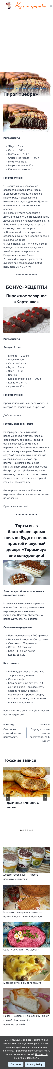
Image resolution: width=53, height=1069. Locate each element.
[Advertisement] (26, 39)
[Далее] (45, 797)
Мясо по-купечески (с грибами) (22, 982)
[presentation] (26, 782)
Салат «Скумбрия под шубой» (21, 949)
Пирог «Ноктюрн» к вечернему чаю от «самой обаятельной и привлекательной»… (26, 1020)
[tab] (21, 830)
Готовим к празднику (14, 89)
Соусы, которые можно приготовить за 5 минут (40, 732)
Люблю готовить (37, 89)
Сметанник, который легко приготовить (12, 730)
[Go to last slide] (8, 797)
